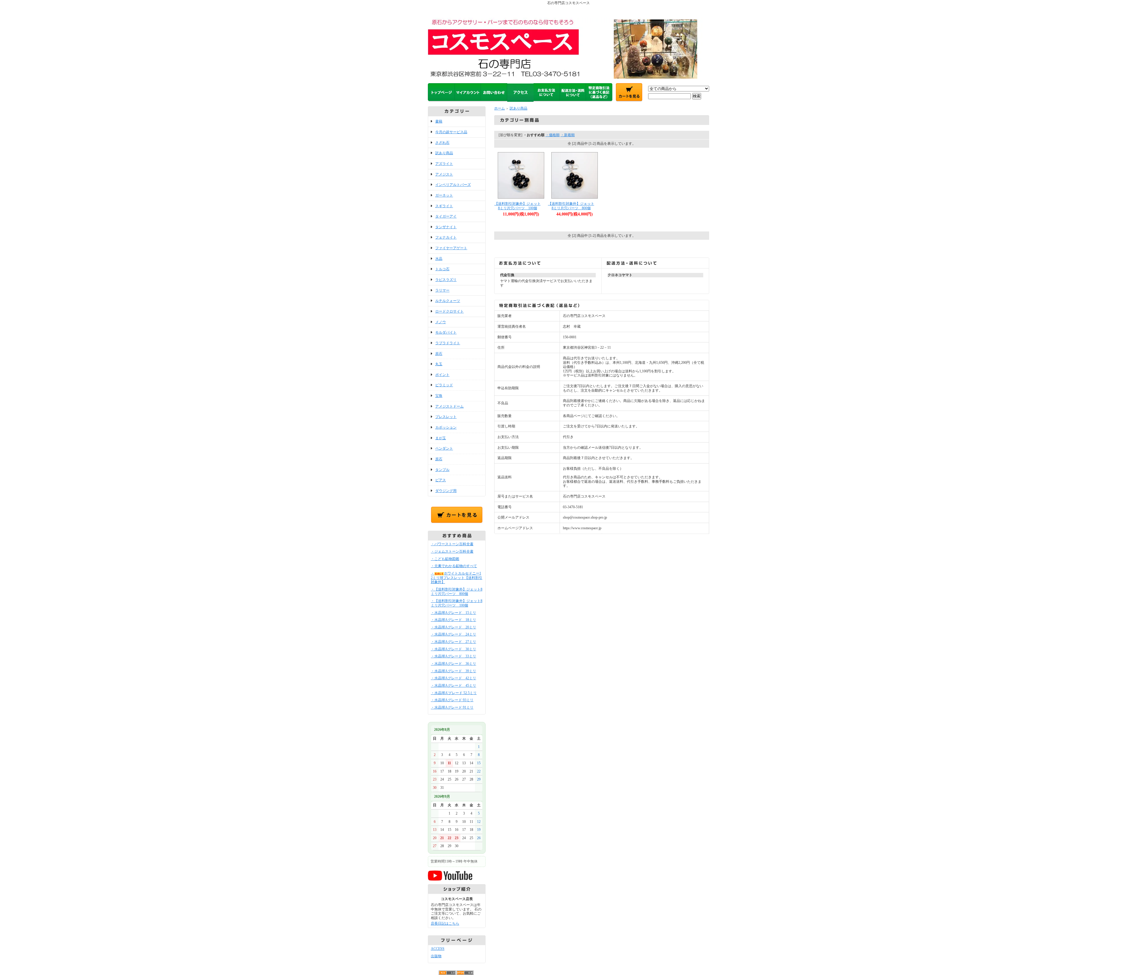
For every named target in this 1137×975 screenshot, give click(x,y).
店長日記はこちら (445, 923)
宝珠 (438, 396)
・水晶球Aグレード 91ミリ (452, 707)
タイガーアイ (446, 216)
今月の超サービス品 (451, 132)
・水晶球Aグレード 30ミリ (453, 649)
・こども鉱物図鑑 (445, 559)
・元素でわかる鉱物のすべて (454, 566)
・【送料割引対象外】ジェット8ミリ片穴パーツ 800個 (456, 591)
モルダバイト (446, 332)
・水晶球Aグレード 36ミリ (453, 664)
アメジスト (444, 174)
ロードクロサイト (449, 311)
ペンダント (444, 448)
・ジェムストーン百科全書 (452, 551)
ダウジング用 (446, 491)
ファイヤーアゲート (451, 248)
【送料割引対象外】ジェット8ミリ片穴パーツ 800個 (571, 206)
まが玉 (440, 438)
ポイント (442, 375)
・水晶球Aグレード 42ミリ (453, 678)
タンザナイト (446, 227)
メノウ (440, 322)
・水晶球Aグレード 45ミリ (453, 685)
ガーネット (444, 195)
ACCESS (437, 949)
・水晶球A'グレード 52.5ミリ (454, 693)
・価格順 (552, 135)
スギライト (444, 206)
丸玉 (438, 364)
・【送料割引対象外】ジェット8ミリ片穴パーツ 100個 (456, 603)
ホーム (499, 108)
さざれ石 (442, 143)
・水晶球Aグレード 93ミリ (452, 700)
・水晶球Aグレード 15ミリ (453, 613)
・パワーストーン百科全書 (452, 544)
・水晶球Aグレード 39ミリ (453, 671)
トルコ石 (442, 269)
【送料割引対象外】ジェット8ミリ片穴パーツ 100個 (517, 206)
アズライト (444, 164)
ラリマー (442, 290)
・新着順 (568, 135)
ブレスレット (446, 417)
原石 (438, 354)
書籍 (438, 121)
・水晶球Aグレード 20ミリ (453, 627)
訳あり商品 (444, 153)
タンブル (442, 470)
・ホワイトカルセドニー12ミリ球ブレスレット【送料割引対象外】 (456, 577)
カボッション (446, 427)
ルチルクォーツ (447, 301)
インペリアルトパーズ (453, 185)
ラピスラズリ (446, 280)
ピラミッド (444, 385)
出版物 (436, 956)
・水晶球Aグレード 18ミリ (453, 620)
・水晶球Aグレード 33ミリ (453, 656)
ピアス (440, 480)
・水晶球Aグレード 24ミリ (453, 634)
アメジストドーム (449, 406)
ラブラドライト (447, 343)
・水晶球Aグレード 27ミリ (453, 642)
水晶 (438, 259)
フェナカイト (446, 237)
